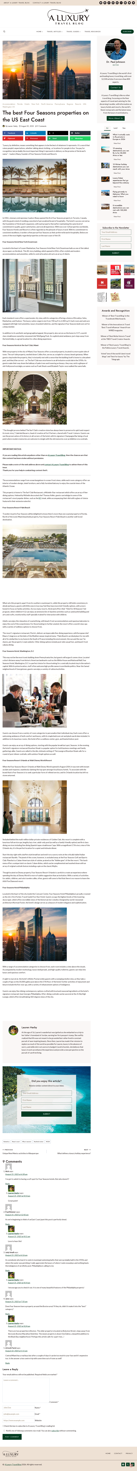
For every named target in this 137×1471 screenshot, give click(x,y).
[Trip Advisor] (121, 2)
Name (5, 1313)
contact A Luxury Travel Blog (56, 422)
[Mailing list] (100, 2)
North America (47, 104)
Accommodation (9, 104)
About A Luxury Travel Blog (17, 3)
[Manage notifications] (131, 1465)
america (6, 1044)
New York (35, 104)
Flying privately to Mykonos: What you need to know (120, 194)
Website (66, 1313)
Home (108, 1453)
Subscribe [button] (127, 31)
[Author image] (4, 126)
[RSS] (133, 2)
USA (84, 104)
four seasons (26, 1044)
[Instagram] (125, 2)
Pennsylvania (60, 104)
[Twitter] (108, 2)
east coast (16, 1044)
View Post (117, 143)
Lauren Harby (13, 126)
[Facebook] (104, 2)
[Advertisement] (47, 545)
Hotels (27, 104)
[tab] (107, 128)
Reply (88, 1073)
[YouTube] (129, 2)
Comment (7, 1284)
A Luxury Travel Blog (56, 413)
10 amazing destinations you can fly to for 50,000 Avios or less (121, 152)
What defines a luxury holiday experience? (74, 1054)
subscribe (55, 1329)
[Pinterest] (117, 2)
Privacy (129, 1453)
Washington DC (9, 107)
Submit (46, 1016)
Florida (20, 104)
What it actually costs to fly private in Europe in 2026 (121, 137)
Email (35, 1313)
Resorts (78, 104)
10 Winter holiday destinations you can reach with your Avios (121, 166)
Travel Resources (93, 31)
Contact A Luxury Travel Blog (47, 3)
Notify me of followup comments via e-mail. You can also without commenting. (41, 1329)
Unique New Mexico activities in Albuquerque (21, 1054)
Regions (70, 104)
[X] (128, 1464)
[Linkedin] (113, 2)
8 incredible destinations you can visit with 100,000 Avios (121, 209)
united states (38, 1044)
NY (40, 456)
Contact (118, 1453)
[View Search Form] (4, 32)
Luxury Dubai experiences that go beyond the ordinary (121, 180)
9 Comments (41, 126)
